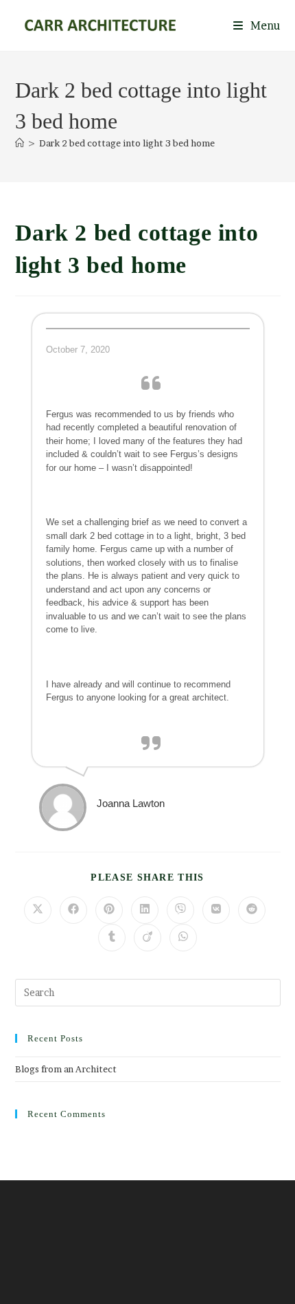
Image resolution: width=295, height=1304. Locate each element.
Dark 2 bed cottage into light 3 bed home (127, 142)
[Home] (19, 142)
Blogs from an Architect (66, 1068)
